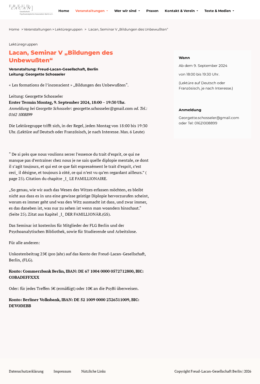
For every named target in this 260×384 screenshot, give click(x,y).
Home (63, 11)
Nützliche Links (93, 371)
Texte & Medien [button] (218, 11)
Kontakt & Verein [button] (180, 11)
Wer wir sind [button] (125, 11)
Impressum (62, 371)
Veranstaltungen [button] (90, 11)
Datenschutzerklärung (26, 371)
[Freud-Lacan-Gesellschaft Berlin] (31, 8)
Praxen (152, 11)
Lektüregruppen (69, 29)
